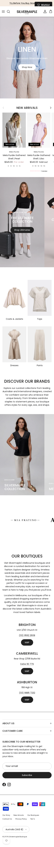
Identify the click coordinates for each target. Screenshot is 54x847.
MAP (27, 642)
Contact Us (7, 819)
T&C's (32, 819)
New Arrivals (27, 108)
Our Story (6, 815)
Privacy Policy (21, 819)
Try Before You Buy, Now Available (27, 3)
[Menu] (3, 11)
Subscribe (27, 775)
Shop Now (27, 67)
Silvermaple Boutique (18, 836)
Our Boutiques (33, 815)
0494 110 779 (27, 664)
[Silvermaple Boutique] (27, 11)
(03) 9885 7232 (27, 692)
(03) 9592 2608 (27, 635)
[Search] (10, 11)
